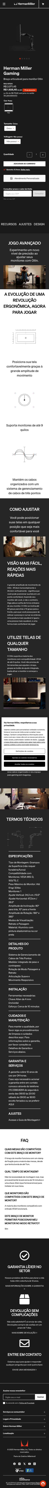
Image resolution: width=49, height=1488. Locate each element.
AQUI (11, 1104)
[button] (9, 110)
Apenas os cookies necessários (24, 757)
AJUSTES (25, 224)
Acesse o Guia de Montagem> (24, 1120)
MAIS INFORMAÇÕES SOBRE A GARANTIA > (24, 1287)
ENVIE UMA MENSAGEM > (24, 1369)
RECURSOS (9, 224)
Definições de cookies (24, 751)
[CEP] (18, 192)
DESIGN (39, 224)
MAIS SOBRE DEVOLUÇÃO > (24, 1332)
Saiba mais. (25, 169)
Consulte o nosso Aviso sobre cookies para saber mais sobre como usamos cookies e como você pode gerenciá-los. (24, 742)
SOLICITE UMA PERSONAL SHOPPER (24, 178)
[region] (24, 744)
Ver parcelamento (10, 95)
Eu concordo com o (20, 1403)
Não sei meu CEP (9, 199)
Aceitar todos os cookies (24, 764)
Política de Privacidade (26, 1403)
